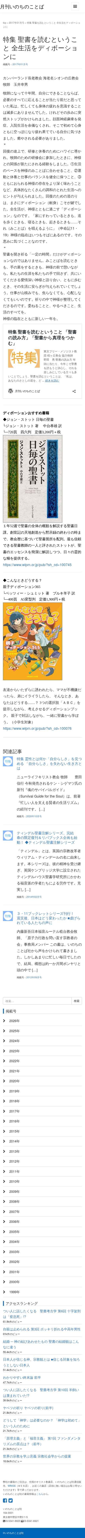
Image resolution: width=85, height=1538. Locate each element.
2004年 (14, 1241)
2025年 (14, 1030)
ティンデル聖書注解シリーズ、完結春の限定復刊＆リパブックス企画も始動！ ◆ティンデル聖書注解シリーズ (47, 837)
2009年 (14, 1191)
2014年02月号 (34, 896)
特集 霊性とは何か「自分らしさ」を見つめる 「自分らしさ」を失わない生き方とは (49, 763)
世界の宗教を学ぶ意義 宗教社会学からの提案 (37, 1456)
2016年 (14, 1121)
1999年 (14, 1291)
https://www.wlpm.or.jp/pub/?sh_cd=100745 (37, 564)
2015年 (14, 1131)
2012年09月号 (34, 977)
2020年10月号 (34, 816)
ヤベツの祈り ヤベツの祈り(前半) (28, 1407)
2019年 (14, 1091)
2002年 (14, 1261)
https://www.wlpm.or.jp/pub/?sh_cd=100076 (37, 728)
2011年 (14, 1171)
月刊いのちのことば (22, 6)
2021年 (14, 1071)
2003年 (14, 1251)
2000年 (14, 1281)
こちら (39, 1493)
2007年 (14, 1211)
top (4, 22)
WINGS (12, 1485)
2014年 (14, 1141)
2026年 (14, 1020)
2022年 (14, 1060)
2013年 (14, 1151)
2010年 (14, 1181)
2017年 (14, 1111)
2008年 (14, 1201)
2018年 (14, 1101)
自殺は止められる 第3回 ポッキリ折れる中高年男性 (42, 1329)
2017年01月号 (16, 22)
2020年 (14, 1080)
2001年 (14, 1271)
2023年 (14, 1050)
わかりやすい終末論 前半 (22, 1377)
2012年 (14, 1161)
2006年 (14, 1221)
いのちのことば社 (14, 1532)
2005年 (14, 1231)
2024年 (14, 1040)
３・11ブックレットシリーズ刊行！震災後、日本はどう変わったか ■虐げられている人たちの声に (48, 918)
